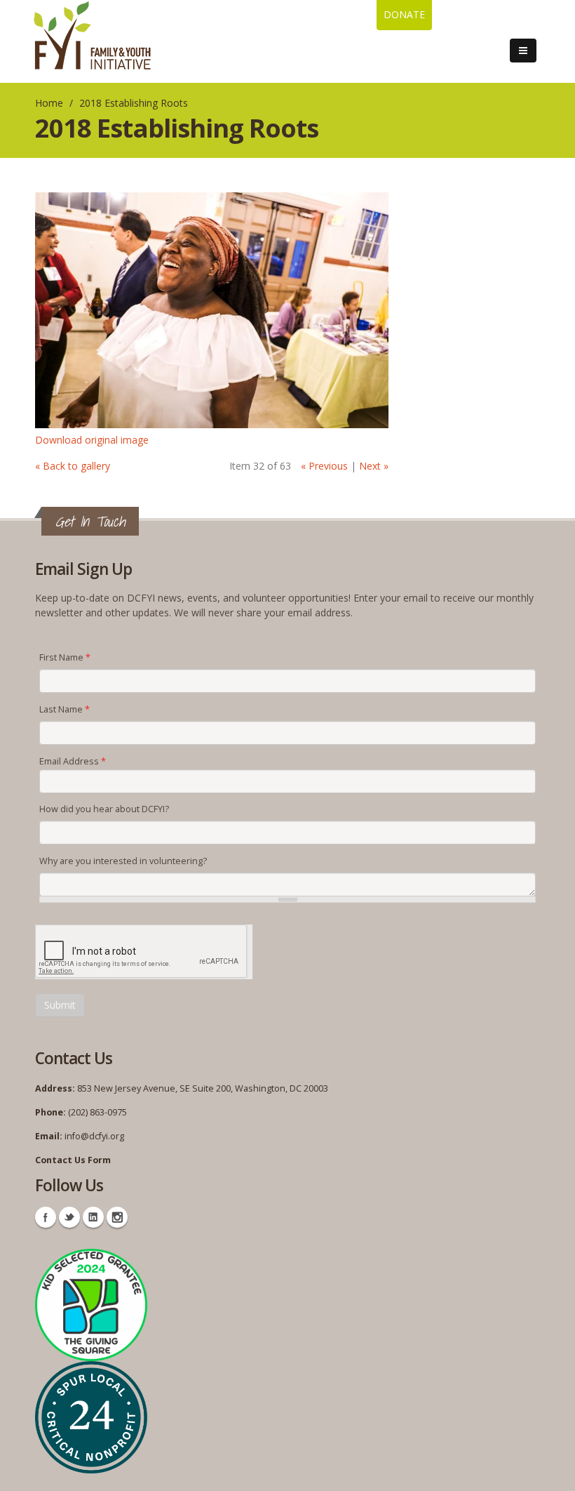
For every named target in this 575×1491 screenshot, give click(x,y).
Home (49, 103)
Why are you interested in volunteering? (123, 861)
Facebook (45, 1217)
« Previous (324, 465)
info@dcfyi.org (94, 1136)
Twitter (69, 1217)
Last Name (64, 709)
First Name (64, 657)
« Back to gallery (72, 465)
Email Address (72, 761)
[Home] (92, 35)
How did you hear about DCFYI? (104, 809)
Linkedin (93, 1217)
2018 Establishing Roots (133, 103)
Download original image (92, 439)
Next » (373, 465)
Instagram (117, 1217)
